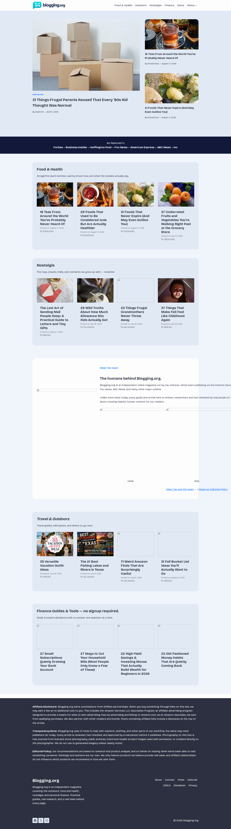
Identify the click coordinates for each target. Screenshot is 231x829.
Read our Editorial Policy (213, 489)
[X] (40, 820)
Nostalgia (155, 5)
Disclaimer (180, 785)
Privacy (193, 785)
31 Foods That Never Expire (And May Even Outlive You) (135, 218)
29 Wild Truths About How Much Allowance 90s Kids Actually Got (94, 314)
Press (181, 779)
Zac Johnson (88, 327)
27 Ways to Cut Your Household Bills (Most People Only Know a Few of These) (94, 662)
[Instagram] (46, 820)
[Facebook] (35, 820)
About (158, 779)
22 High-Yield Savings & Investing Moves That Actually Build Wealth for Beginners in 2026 (135, 664)
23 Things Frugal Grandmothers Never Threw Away (134, 314)
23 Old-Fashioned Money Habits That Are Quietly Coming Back (175, 660)
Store (180, 5)
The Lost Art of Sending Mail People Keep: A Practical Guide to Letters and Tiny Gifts (54, 318)
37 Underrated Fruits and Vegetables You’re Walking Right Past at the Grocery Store (176, 222)
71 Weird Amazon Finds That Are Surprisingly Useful (134, 567)
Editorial (192, 779)
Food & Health (123, 5)
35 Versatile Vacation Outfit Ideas (52, 565)
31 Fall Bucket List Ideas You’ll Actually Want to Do (175, 567)
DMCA (167, 785)
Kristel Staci (48, 231)
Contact (170, 779)
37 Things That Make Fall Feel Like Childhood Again (173, 314)
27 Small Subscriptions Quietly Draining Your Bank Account (52, 662)
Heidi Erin (47, 335)
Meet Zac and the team (180, 489)
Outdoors (141, 5)
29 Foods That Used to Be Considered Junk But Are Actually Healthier (93, 220)
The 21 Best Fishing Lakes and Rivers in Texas (94, 565)
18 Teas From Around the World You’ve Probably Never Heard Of (54, 218)
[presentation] (86, 55)
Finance (169, 5)
